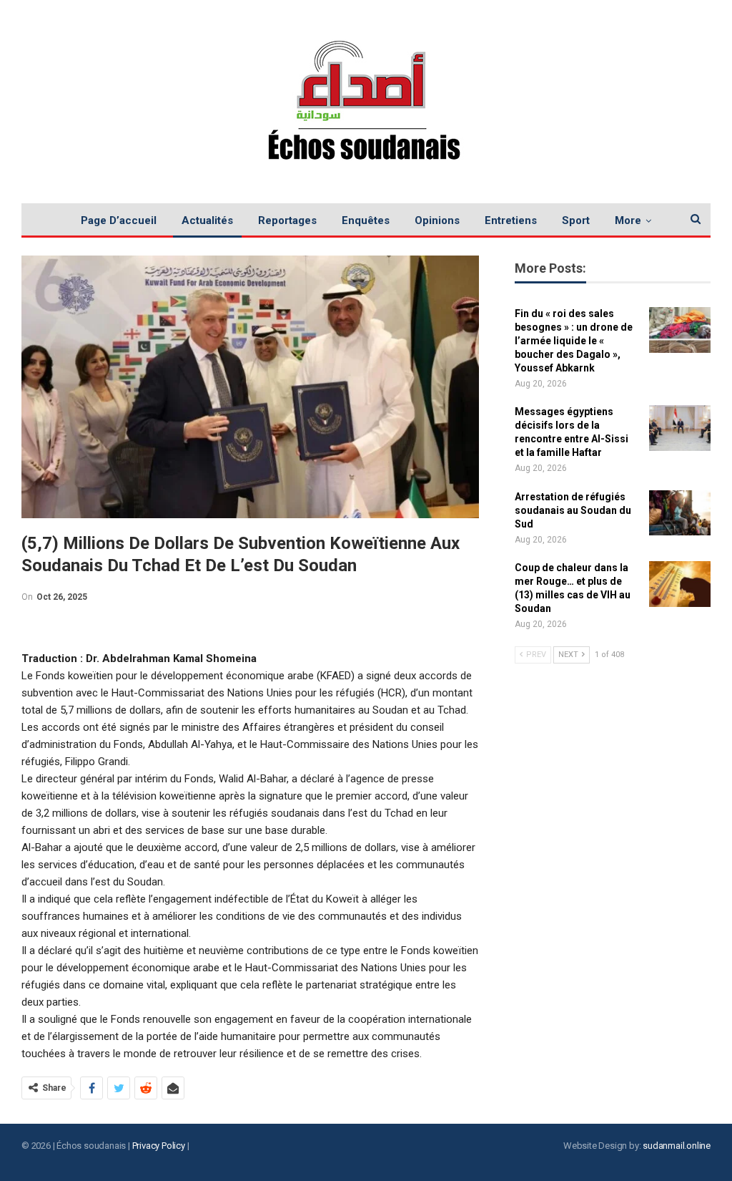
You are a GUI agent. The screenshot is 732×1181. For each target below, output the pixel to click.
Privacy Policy (158, 1145)
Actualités (207, 220)
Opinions (437, 220)
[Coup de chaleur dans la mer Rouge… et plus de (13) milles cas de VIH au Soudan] (680, 584)
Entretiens (511, 220)
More (628, 220)
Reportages (287, 220)
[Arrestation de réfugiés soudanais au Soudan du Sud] (680, 513)
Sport (576, 220)
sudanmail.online (677, 1145)
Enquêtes (366, 220)
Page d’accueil (119, 220)
